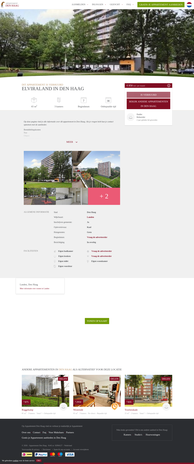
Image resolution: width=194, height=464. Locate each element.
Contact (36, 432)
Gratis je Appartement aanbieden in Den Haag (44, 437)
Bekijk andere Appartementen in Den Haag (148, 103)
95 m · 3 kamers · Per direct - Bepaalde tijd (90, 413)
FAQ (129, 4)
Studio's (138, 434)
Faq (44, 432)
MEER (70, 142)
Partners (70, 432)
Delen (63, 378)
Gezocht (115, 4)
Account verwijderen (81, 450)
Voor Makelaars (56, 432)
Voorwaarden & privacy (31, 450)
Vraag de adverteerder (97, 237)
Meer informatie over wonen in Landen (34, 289)
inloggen (97, 4)
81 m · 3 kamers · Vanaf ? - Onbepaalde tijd (39, 413)
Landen (90, 217)
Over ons (26, 432)
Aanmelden (78, 4)
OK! (39, 460)
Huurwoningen (153, 434)
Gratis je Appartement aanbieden (161, 4)
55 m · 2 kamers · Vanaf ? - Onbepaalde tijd (141, 413)
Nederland (68, 446)
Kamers (127, 434)
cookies (15, 461)
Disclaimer (47, 450)
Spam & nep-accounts (62, 450)
